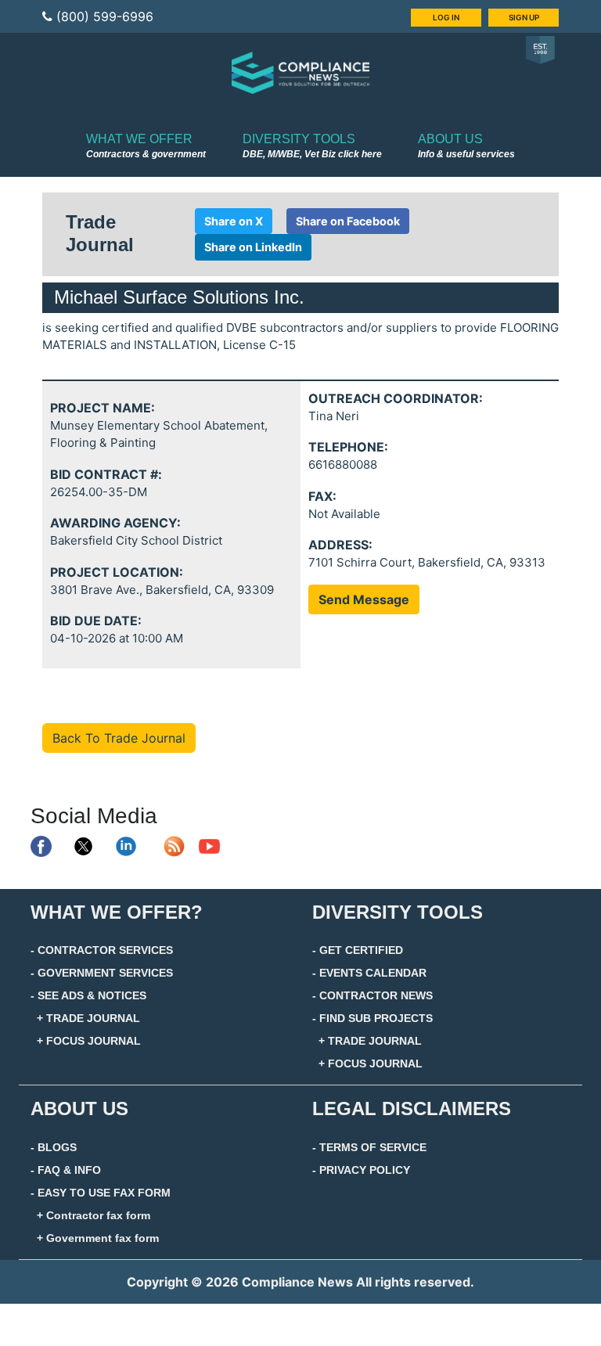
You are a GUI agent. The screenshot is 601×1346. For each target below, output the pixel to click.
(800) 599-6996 (104, 16)
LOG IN (446, 17)
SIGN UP (524, 17)
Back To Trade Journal (118, 738)
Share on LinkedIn (253, 247)
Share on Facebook (348, 221)
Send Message (363, 599)
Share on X (233, 221)
